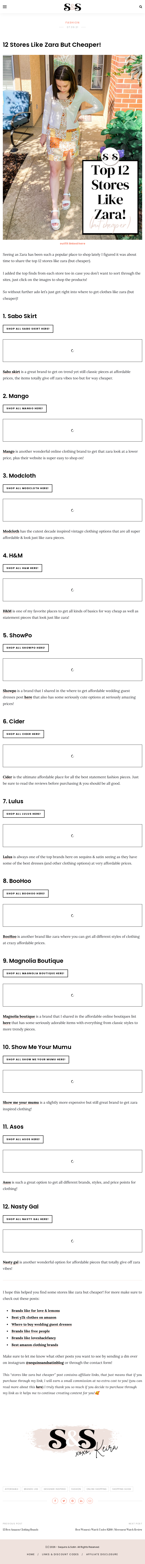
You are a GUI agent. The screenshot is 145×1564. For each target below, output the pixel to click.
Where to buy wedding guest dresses (42, 1324)
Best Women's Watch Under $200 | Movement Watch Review (108, 1529)
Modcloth (11, 531)
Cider (7, 777)
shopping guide (121, 1489)
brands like (31, 1489)
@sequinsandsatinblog (45, 1362)
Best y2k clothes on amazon (34, 1317)
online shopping (97, 1489)
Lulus (7, 857)
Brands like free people (31, 1331)
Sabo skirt (11, 371)
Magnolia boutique (19, 1016)
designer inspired (55, 1489)
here (28, 697)
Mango (9, 451)
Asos (7, 1182)
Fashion (73, 22)
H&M (7, 611)
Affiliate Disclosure (102, 1554)
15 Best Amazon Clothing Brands (20, 1529)
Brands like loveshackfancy (34, 1338)
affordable (11, 1489)
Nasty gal (11, 1262)
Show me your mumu (21, 1102)
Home (31, 1554)
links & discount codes (60, 1554)
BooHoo (9, 936)
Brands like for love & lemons (36, 1310)
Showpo (9, 690)
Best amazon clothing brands (35, 1345)
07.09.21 (72, 27)
